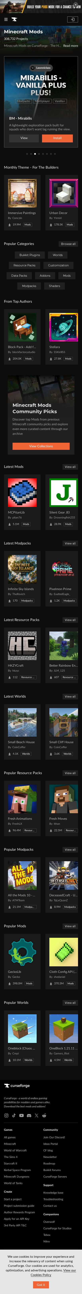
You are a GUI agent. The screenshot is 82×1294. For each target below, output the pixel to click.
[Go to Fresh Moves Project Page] (63, 808)
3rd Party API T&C (15, 1225)
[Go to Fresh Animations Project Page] (22, 808)
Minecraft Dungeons (16, 1176)
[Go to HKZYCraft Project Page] (22, 655)
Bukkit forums (52, 1170)
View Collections (41, 446)
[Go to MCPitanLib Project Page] (22, 502)
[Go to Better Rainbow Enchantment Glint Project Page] (63, 655)
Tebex (46, 1235)
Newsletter (50, 1157)
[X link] (36, 1115)
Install (57, 138)
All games (10, 1137)
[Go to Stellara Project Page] (63, 337)
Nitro (46, 1241)
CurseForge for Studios (57, 1228)
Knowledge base (53, 1192)
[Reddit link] (44, 1115)
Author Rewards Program (19, 1212)
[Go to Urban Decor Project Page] (63, 202)
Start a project (12, 1199)
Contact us (50, 1206)
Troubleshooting (53, 1199)
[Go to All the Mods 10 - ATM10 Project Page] (22, 885)
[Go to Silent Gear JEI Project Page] (63, 502)
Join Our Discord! (54, 1137)
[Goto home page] (14, 19)
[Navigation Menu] (6, 19)
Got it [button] (41, 1284)
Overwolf (49, 1222)
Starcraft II (10, 1163)
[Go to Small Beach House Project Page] (22, 732)
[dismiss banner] (75, 4)
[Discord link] (29, 1115)
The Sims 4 (11, 1157)
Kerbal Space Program (17, 1170)
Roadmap (49, 1163)
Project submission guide (19, 1206)
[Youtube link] (21, 1115)
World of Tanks (13, 1183)
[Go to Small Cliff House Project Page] (63, 732)
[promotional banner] (41, 6)
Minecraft (10, 1144)
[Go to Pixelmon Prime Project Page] (63, 579)
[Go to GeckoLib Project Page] (22, 961)
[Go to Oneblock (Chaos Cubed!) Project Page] (22, 1038)
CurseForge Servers (55, 1176)
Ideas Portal (50, 1144)
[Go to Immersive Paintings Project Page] (22, 202)
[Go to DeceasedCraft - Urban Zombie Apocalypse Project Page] (63, 885)
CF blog (48, 1150)
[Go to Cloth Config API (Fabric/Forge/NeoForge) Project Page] (63, 961)
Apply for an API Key (16, 1219)
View (24, 138)
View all (70, 467)
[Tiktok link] (14, 1115)
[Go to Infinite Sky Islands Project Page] (22, 579)
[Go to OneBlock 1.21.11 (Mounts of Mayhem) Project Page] (63, 1038)
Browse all (68, 244)
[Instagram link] (6, 1115)
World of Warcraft (15, 1150)
